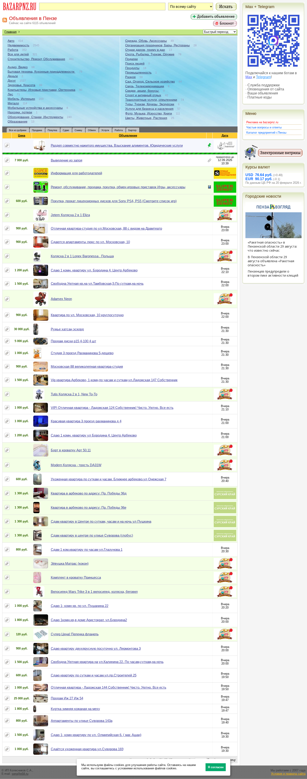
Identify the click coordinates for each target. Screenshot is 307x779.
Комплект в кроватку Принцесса (76, 577)
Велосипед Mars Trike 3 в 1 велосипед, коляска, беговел (94, 591)
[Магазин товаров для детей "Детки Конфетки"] (225, 219)
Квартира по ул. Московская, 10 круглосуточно (87, 315)
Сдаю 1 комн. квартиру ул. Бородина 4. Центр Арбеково (94, 270)
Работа (13, 49)
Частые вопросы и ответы (264, 127)
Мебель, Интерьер (21, 99)
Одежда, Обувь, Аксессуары (146, 41)
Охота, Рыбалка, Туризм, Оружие (149, 54)
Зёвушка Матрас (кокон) (70, 563)
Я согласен (216, 767)
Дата (225, 135)
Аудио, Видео (18, 67)
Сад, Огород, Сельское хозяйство (150, 81)
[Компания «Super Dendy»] (225, 191)
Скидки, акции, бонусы (142, 90)
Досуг (12, 80)
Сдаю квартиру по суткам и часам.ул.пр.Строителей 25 (93, 675)
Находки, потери (20, 112)
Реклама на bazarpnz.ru (262, 122)
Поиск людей (135, 63)
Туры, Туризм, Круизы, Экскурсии (149, 104)
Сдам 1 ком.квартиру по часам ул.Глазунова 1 (86, 549)
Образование (17, 121)
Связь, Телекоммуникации (144, 86)
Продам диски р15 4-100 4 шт (73, 341)
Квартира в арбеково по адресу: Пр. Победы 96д (89, 493)
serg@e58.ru (20, 773)
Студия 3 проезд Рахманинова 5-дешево (82, 353)
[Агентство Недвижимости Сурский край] (225, 498)
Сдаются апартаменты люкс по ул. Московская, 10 (90, 242)
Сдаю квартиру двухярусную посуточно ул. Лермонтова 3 (96, 648)
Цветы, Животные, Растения (146, 118)
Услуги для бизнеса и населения (149, 108)
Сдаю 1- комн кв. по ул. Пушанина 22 (79, 606)
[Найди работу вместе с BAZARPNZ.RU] (225, 177)
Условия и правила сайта (288, 773)
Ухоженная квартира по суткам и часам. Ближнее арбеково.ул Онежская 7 (108, 479)
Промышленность (138, 72)
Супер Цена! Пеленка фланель (75, 634)
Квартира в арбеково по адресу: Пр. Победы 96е (88, 507)
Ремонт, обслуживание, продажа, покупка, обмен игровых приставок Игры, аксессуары (118, 187)
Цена (21, 135)
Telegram (263, 77)
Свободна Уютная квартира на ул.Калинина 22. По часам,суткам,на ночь (107, 662)
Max (248, 77)
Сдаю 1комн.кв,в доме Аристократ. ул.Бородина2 (89, 620)
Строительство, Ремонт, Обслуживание (36, 59)
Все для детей (18, 54)
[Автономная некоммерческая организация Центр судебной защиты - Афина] (225, 150)
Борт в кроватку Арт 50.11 (71, 450)
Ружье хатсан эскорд (67, 329)
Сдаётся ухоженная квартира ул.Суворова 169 (87, 749)
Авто (11, 41)
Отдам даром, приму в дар (145, 49)
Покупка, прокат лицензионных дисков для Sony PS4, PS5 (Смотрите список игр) (114, 201)
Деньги (13, 76)
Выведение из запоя (66, 160)
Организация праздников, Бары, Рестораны (157, 45)
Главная (10, 32)
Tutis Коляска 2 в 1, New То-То (74, 394)
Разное (130, 77)
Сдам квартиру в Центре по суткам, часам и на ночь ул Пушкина (101, 521)
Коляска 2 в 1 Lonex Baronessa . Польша (82, 256)
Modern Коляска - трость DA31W (76, 465)
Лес (10, 94)
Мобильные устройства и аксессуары (35, 108)
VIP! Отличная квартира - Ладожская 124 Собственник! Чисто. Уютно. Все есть (112, 408)
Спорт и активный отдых (143, 95)
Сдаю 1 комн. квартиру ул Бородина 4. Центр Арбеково (94, 435)
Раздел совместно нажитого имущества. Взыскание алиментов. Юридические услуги (117, 145)
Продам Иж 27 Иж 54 (67, 698)
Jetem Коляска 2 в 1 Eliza (70, 215)
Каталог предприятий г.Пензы (266, 132)
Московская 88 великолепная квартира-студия (87, 366)
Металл (13, 103)
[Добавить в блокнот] (7, 145)
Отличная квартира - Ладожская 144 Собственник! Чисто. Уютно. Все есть (108, 687)
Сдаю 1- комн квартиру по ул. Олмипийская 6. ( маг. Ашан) (96, 735)
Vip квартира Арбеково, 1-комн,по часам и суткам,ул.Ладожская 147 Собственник (114, 380)
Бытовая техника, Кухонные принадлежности (41, 71)
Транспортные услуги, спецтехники (151, 99)
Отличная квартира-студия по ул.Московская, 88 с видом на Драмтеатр (106, 228)
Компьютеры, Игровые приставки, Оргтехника (41, 90)
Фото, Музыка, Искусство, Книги (148, 113)
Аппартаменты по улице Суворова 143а (81, 721)
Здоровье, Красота (21, 85)
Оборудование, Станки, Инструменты (35, 117)
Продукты (132, 68)
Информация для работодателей (76, 173)
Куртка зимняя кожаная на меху (75, 709)
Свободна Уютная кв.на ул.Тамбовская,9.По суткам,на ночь (97, 283)
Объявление (128, 135)
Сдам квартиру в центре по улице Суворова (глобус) (92, 535)
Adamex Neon (61, 299)
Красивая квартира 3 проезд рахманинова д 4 (86, 421)
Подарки (131, 59)
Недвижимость (18, 45)
